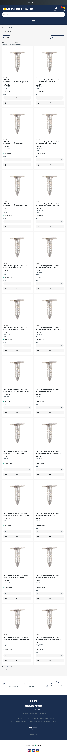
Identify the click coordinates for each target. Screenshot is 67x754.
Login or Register (44, 2)
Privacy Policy (24, 713)
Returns (40, 709)
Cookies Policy (34, 713)
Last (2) (17, 42)
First (3, 42)
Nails (3, 28)
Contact (22, 2)
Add (17, 103)
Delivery (33, 2)
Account (56, 10)
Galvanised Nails (10, 28)
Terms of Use (43, 713)
